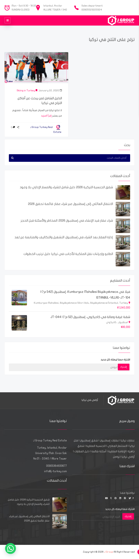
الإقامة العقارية (117, 451)
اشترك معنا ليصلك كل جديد (115, 359)
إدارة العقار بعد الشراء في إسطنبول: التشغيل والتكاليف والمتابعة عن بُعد (63, 237)
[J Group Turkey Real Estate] (121, 20)
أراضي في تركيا (90, 400)
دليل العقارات (81, 451)
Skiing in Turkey (26, 90)
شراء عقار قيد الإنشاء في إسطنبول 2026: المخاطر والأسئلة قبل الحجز (67, 220)
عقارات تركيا (128, 440)
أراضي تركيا (128, 456)
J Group (108, 551)
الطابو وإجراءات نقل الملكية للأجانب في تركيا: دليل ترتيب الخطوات (68, 254)
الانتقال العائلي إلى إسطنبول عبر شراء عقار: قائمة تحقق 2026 (70, 204)
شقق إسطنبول (89, 440)
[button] (10, 548)
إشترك (123, 366)
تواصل (116, 456)
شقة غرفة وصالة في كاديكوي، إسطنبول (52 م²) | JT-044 (90, 317)
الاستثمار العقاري (117, 445)
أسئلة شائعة (98, 451)
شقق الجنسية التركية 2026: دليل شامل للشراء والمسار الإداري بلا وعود (66, 187)
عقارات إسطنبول (109, 440)
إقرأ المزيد (46, 115)
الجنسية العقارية (96, 445)
